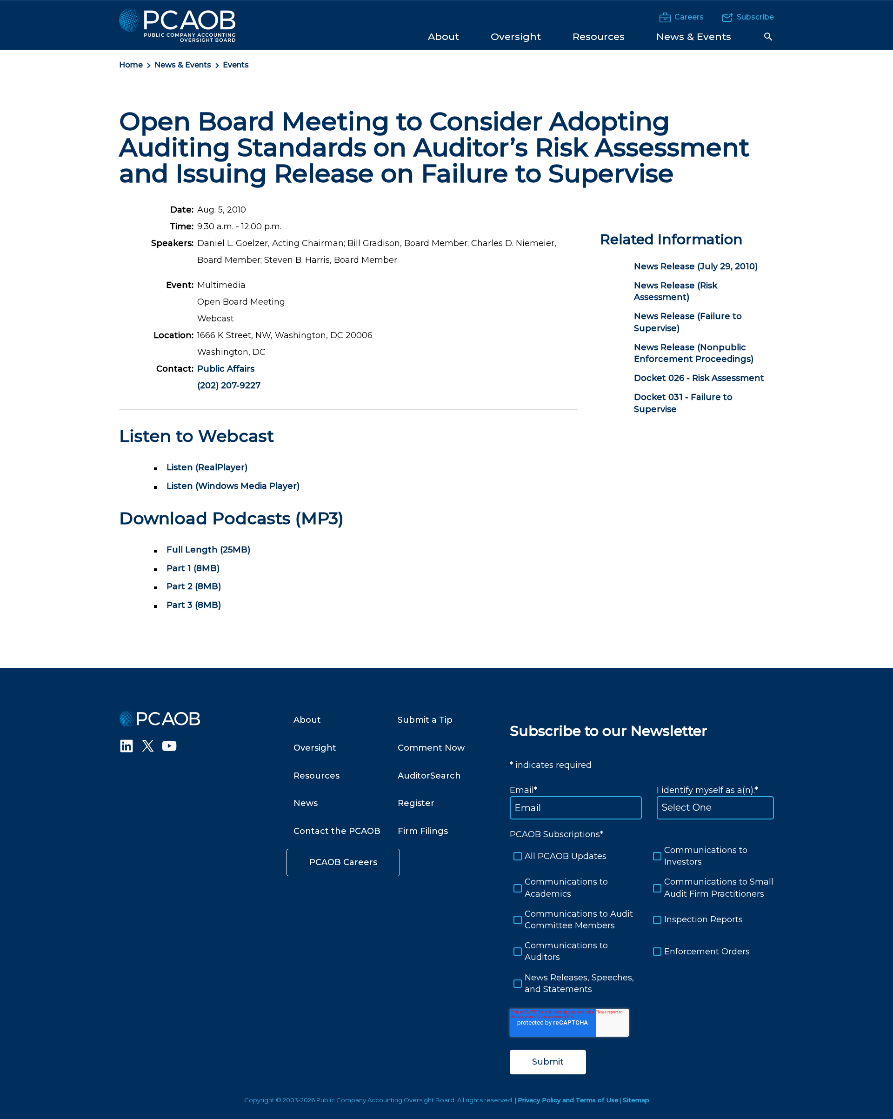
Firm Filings (423, 831)
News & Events (182, 64)
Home (131, 64)
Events (236, 64)
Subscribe (755, 17)
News (305, 803)
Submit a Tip (425, 720)
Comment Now (431, 748)
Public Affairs (225, 369)
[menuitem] (443, 36)
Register (416, 803)
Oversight (314, 748)
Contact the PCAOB (336, 831)
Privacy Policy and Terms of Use (568, 1100)
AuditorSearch (429, 776)
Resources (316, 776)
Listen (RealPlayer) (207, 467)
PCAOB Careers (343, 862)
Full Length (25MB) (208, 550)
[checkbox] (642, 919)
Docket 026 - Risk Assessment (699, 378)
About (307, 720)
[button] (768, 36)
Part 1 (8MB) (193, 568)
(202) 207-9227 (228, 385)
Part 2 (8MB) (194, 586)
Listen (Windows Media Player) (233, 486)
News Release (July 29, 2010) (696, 266)
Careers (689, 17)
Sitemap (636, 1100)
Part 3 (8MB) (194, 605)
